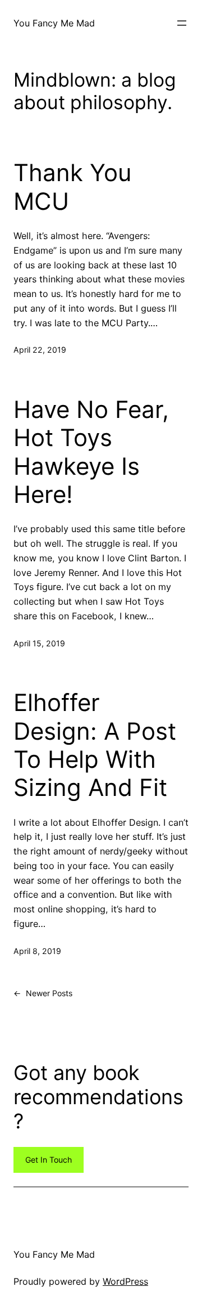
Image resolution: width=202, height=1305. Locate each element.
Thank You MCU (72, 187)
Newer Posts (42, 993)
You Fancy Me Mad (54, 23)
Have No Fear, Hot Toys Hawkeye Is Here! (91, 451)
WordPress (125, 1281)
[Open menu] (182, 23)
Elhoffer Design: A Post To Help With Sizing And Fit (94, 745)
